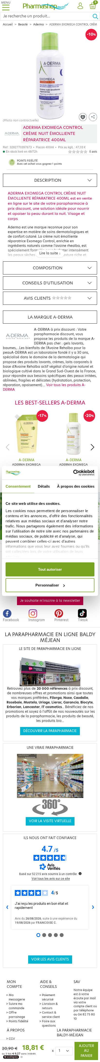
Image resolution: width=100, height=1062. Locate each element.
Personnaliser (47, 585)
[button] (80, 6)
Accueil (8, 24)
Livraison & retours (50, 1006)
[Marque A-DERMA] (12, 134)
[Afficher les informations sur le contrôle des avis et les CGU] (80, 873)
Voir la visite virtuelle (50, 821)
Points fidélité (18, 1021)
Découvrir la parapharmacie (50, 731)
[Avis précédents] (7, 907)
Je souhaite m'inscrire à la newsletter (50, 600)
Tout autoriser (50, 569)
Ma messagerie (17, 997)
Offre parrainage (17, 1014)
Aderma (38, 24)
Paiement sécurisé (48, 997)
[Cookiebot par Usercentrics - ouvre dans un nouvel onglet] (73, 473)
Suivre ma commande (16, 1006)
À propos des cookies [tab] (75, 486)
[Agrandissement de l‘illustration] (50, 76)
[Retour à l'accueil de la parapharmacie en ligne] (46, 6)
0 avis (93, 151)
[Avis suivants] (93, 907)
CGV (12, 1039)
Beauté (23, 24)
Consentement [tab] (18, 486)
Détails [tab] (44, 486)
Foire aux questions (49, 1023)
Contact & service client (51, 1014)
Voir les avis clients (50, 959)
